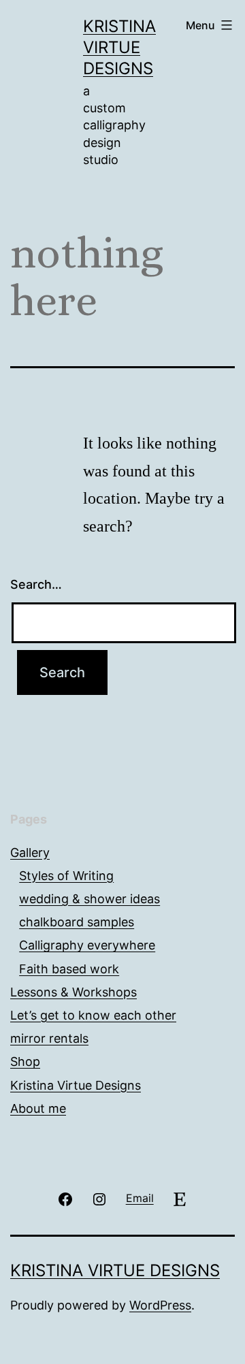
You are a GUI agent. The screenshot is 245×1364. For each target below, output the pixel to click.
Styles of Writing (66, 875)
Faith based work (69, 969)
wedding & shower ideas (89, 899)
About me (38, 1108)
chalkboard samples (76, 922)
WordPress (160, 1305)
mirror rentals (49, 1038)
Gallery (30, 852)
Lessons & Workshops (73, 992)
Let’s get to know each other (93, 1015)
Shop (25, 1061)
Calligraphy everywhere (87, 945)
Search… (36, 584)
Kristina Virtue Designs (119, 47)
